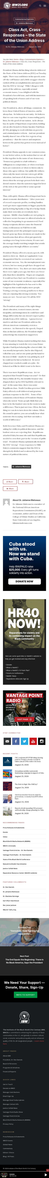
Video (5, 837)
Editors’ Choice (8, 1153)
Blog (21, 59)
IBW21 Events (8, 1141)
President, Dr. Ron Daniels (12, 1060)
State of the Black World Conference (16, 859)
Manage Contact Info (11, 1104)
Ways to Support (25, 995)
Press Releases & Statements (13, 828)
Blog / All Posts (8, 1156)
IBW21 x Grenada (9, 846)
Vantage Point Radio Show (13, 1112)
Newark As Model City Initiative (15, 864)
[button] (45, 6)
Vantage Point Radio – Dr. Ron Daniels (17, 855)
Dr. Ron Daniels (8, 887)
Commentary (8, 1148)
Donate (9, 665)
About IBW (7, 1056)
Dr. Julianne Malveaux (24, 23)
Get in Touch (8, 1084)
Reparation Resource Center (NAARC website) (20, 873)
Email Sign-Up (8, 1096)
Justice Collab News (10, 868)
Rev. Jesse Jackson (9, 905)
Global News (7, 1145)
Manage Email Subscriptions (13, 1100)
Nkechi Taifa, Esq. (9, 910)
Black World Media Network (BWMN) (16, 841)
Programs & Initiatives (11, 1068)
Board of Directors (10, 1064)
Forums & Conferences (14, 673)
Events (5, 832)
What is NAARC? (12, 667)
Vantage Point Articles (11, 1116)
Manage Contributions (11, 1092)
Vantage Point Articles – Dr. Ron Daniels (18, 850)
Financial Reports (9, 1072)
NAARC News (11, 676)
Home (16, 59)
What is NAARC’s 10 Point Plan (17, 670)
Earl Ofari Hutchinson (11, 901)
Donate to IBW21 (9, 1088)
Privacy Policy (8, 1124)
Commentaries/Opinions (24, 19)
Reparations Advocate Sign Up (17, 679)
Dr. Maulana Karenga (11, 896)
